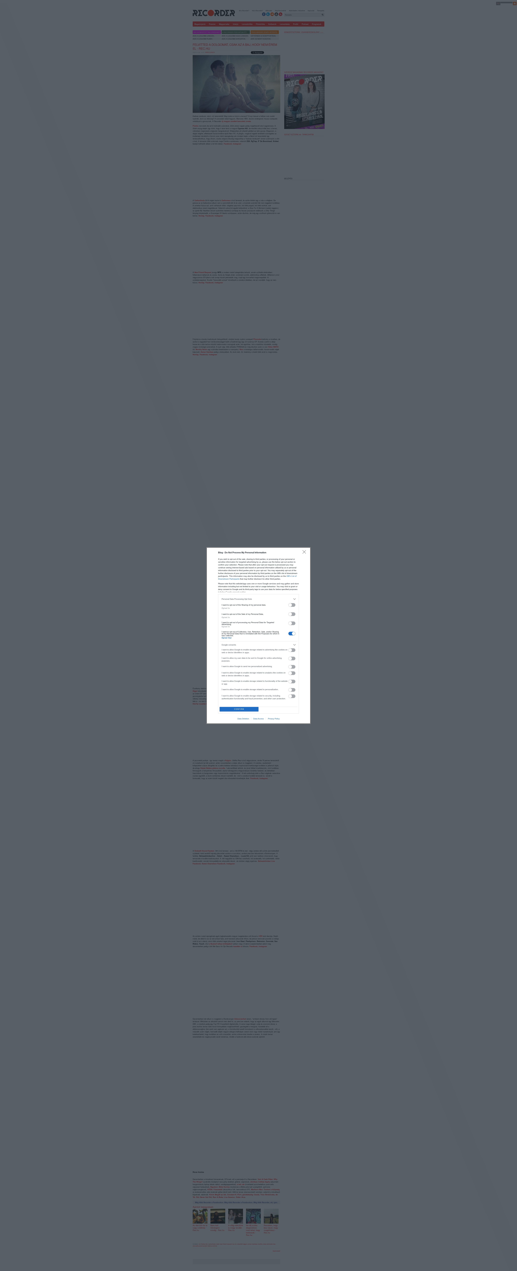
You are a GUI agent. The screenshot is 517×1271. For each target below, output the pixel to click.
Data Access (258, 719)
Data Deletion (243, 719)
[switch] (291, 605)
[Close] (305, 552)
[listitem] (258, 599)
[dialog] (258, 636)
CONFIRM (239, 709)
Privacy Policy (274, 719)
